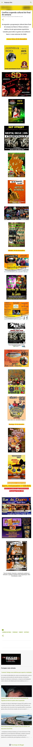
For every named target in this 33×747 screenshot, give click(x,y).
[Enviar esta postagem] (3, 630)
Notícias (26, 632)
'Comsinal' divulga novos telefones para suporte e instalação (16, 672)
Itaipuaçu (15, 632)
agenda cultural (6, 632)
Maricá (21, 632)
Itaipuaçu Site (8, 2)
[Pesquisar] (31, 2)
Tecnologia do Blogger (17, 745)
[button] (3, 20)
